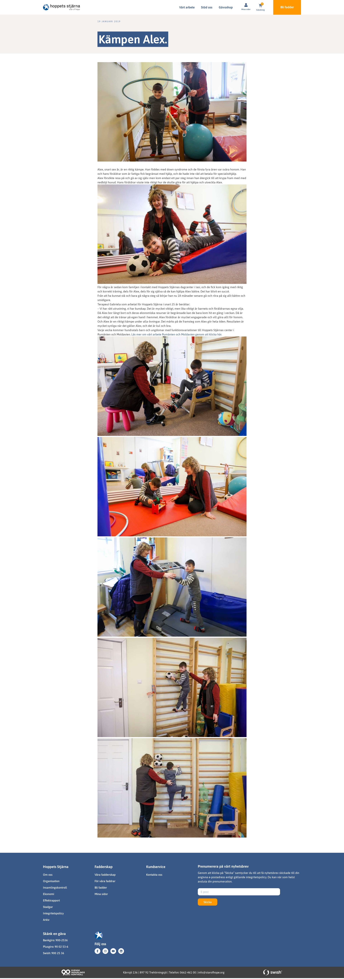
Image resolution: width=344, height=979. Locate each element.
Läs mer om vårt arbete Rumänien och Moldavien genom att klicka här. (176, 334)
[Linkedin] (121, 951)
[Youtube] (113, 951)
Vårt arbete (187, 7)
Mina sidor (245, 9)
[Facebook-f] (97, 951)
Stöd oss (206, 7)
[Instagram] (105, 951)
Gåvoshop (226, 7)
